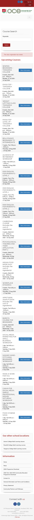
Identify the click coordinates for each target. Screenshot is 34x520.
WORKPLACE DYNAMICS (8, 284)
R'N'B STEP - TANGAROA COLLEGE (8, 86)
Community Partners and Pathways (13, 489)
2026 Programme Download (11, 469)
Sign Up (29, 2)
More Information (25, 70)
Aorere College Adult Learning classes (14, 441)
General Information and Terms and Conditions (16, 481)
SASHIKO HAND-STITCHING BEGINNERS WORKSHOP (9, 358)
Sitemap (17, 517)
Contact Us (7, 478)
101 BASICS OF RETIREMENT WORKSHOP (8, 157)
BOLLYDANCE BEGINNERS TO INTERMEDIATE (9, 140)
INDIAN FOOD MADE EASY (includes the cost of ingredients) (8, 266)
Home (5, 462)
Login (29, 5)
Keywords (5, 36)
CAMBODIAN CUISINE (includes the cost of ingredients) (8, 225)
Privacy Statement (9, 485)
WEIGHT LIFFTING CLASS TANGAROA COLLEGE (9, 104)
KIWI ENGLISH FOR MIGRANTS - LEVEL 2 (9, 173)
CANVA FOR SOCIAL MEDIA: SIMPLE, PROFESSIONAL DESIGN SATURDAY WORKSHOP (9, 394)
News (5, 465)
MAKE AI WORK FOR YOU (9, 375)
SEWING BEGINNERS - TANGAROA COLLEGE (8, 69)
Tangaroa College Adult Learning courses (15, 448)
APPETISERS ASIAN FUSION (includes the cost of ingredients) (8, 301)
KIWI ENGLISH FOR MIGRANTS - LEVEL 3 (9, 207)
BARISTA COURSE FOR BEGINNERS (8, 320)
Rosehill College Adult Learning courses (14, 445)
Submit (6, 45)
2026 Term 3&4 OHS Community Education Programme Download (15, 473)
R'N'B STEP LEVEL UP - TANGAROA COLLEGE (7, 123)
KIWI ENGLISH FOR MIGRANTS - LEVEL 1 (9, 190)
